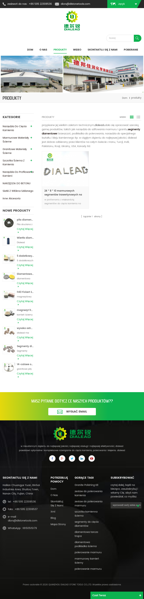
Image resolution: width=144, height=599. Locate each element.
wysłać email (76, 411)
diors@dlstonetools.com (75, 4)
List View (138, 117)
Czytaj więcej (25, 229)
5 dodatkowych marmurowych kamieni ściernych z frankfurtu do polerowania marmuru (25, 256)
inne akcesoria (11, 199)
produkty (60, 50)
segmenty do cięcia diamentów (87, 524)
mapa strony (58, 524)
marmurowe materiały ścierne (16, 140)
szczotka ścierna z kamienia (14, 163)
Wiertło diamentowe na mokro (25, 238)
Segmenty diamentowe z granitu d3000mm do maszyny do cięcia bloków (25, 346)
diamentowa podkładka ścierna (86, 544)
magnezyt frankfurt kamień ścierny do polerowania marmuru (25, 310)
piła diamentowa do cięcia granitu (25, 220)
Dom (30, 50)
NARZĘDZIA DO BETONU (16, 183)
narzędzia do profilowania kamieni (18, 174)
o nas (54, 495)
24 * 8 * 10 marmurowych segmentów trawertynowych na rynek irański (63, 193)
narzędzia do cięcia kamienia (15, 128)
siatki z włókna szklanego (18, 191)
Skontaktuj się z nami (102, 50)
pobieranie (131, 50)
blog (53, 518)
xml (53, 512)
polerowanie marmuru (88, 552)
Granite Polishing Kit (86, 485)
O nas (43, 50)
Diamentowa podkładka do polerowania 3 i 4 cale (25, 274)
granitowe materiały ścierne (15, 151)
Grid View (131, 117)
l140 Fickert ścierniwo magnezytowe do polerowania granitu (25, 292)
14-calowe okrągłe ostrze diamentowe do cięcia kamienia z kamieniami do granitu (25, 364)
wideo (77, 50)
